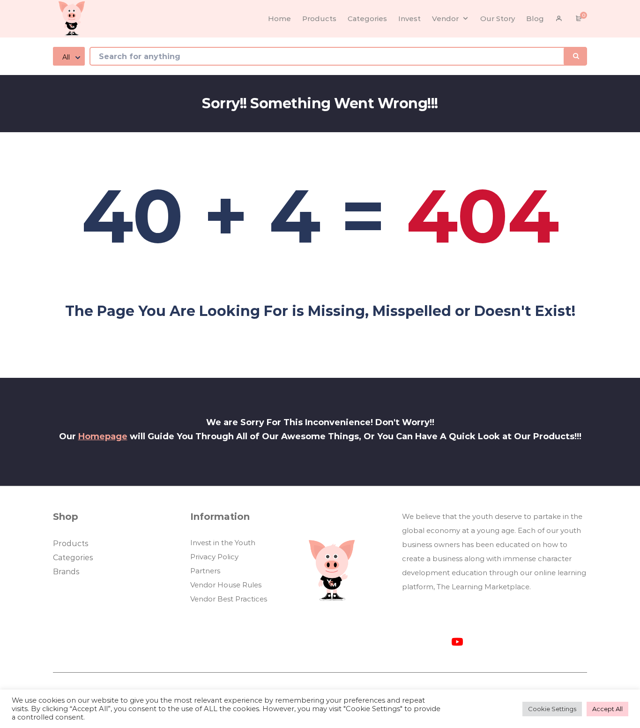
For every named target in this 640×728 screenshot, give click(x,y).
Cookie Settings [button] (552, 709)
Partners (205, 570)
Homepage (102, 436)
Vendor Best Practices (228, 598)
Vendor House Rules (225, 584)
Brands (66, 571)
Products (70, 543)
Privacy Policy (214, 556)
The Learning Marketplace (483, 586)
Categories (73, 557)
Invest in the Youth (222, 542)
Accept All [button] (607, 709)
